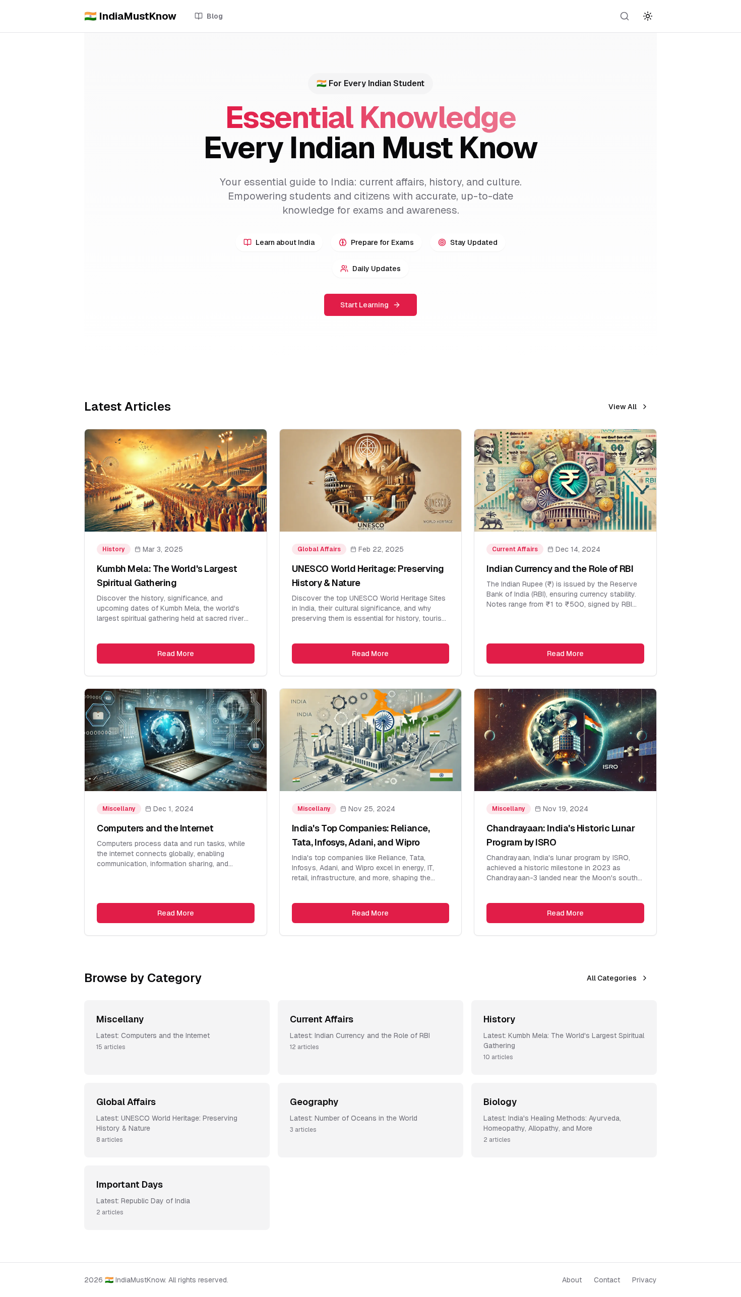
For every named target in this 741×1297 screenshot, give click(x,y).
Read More (175, 653)
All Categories (612, 978)
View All (622, 406)
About (572, 1279)
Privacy (644, 1279)
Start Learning (364, 304)
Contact (607, 1279)
